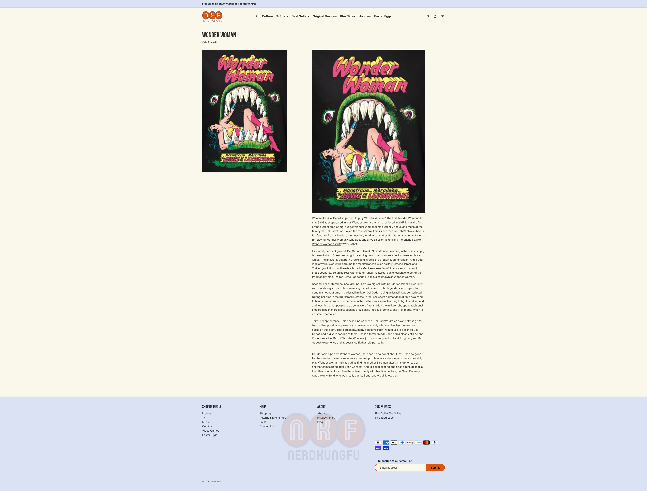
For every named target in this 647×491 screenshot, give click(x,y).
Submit (435, 467)
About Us (323, 413)
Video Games (210, 430)
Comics (207, 426)
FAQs (263, 422)
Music (206, 422)
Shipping (265, 413)
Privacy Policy (326, 417)
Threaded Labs (384, 417)
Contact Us (267, 426)
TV (204, 417)
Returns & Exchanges (273, 417)
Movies (206, 413)
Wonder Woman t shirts (326, 244)
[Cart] (442, 16)
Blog (320, 422)
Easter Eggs (209, 435)
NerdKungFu (216, 481)
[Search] (428, 16)
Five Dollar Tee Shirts (388, 413)
